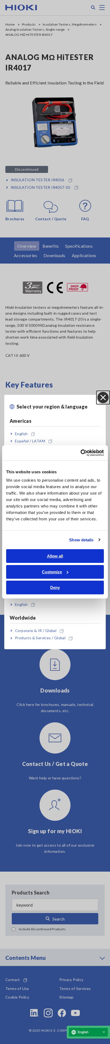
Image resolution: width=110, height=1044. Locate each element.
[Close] (103, 397)
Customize (52, 572)
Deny (55, 587)
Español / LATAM (30, 441)
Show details (81, 540)
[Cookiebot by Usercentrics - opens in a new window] (80, 452)
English (21, 433)
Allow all (55, 556)
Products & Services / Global (40, 638)
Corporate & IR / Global (35, 630)
